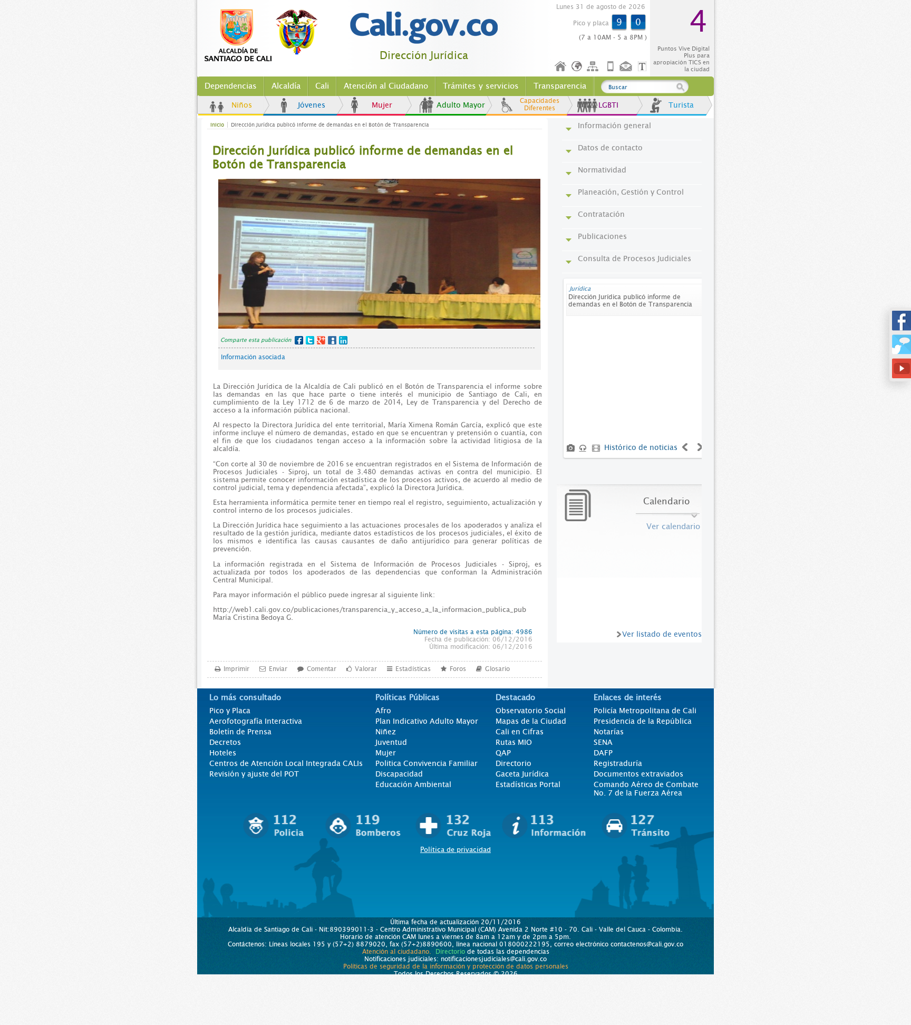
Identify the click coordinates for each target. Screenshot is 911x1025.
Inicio (561, 66)
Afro (383, 710)
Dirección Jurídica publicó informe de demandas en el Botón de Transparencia (630, 300)
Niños (241, 105)
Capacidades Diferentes (539, 104)
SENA (603, 742)
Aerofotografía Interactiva (255, 721)
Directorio (513, 763)
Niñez (385, 731)
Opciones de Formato (643, 66)
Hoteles (222, 753)
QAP (503, 753)
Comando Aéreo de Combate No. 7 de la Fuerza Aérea (646, 788)
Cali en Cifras (520, 731)
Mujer (382, 105)
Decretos (225, 742)
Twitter (310, 340)
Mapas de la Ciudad (531, 721)
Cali (322, 86)
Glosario (497, 669)
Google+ (321, 340)
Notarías (609, 731)
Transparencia (560, 86)
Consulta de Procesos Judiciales (634, 258)
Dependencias (231, 86)
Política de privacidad (455, 850)
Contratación (601, 214)
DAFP (603, 753)
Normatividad (602, 170)
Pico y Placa (229, 710)
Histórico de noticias (640, 447)
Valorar (366, 669)
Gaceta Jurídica (522, 774)
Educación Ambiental (413, 784)
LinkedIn (343, 340)
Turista (681, 105)
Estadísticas (413, 669)
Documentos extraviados (638, 774)
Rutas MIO (514, 742)
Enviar (278, 669)
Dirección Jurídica (424, 56)
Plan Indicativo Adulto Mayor (426, 721)
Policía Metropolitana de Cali (645, 710)
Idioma (577, 66)
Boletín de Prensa (240, 731)
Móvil (610, 66)
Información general (614, 125)
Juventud (391, 742)
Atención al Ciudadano (386, 86)
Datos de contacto (610, 147)
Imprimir (236, 669)
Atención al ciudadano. (396, 951)
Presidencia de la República (643, 721)
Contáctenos (626, 66)
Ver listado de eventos (662, 634)
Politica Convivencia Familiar (426, 763)
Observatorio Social (531, 710)
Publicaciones (602, 236)
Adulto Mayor (461, 105)
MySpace (332, 340)
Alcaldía (286, 86)
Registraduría (618, 763)
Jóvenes (311, 105)
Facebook (299, 340)
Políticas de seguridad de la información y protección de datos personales (455, 966)
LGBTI (608, 105)
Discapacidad (399, 774)
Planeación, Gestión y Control (631, 192)
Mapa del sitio (594, 66)
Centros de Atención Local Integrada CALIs (286, 763)
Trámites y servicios (481, 86)
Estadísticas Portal (528, 784)
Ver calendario (673, 526)
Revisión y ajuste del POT (254, 774)
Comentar (321, 669)
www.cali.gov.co (265, 36)
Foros (458, 669)
